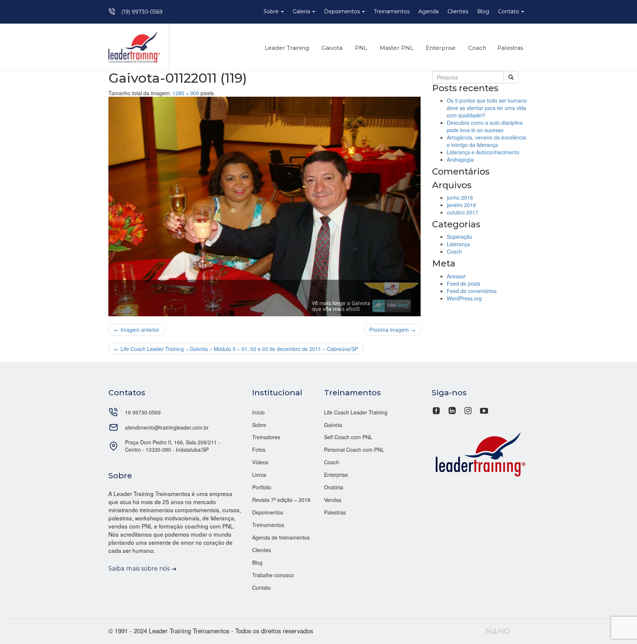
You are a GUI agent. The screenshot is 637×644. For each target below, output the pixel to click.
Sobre (272, 11)
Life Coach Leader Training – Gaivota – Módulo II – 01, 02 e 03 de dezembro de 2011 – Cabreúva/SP (236, 348)
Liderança (458, 244)
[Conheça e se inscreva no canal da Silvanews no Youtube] (483, 409)
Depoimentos (342, 11)
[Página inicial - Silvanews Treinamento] (480, 453)
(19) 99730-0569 (142, 11)
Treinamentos (392, 11)
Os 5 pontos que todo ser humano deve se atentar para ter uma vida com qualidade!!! (487, 108)
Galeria (302, 11)
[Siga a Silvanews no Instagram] (468, 409)
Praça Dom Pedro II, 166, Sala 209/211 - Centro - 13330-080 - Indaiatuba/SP (172, 445)
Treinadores (266, 437)
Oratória (333, 487)
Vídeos (260, 462)
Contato (509, 11)
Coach (476, 47)
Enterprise (440, 47)
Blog (483, 11)
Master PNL (395, 47)
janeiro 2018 (461, 205)
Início (258, 412)
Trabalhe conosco (273, 575)
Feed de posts (463, 283)
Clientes (458, 11)
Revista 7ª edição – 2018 (281, 499)
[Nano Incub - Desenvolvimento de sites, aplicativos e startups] (498, 630)
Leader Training (286, 47)
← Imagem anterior (136, 329)
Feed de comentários (472, 291)
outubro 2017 (462, 212)
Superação (459, 236)
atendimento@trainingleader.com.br (167, 427)
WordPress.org (464, 298)
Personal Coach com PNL (354, 449)
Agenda (428, 11)
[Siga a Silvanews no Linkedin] (452, 409)
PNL (360, 47)
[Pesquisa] (511, 77)
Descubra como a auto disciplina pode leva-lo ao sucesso (485, 126)
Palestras (510, 47)
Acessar (456, 276)
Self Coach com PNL (348, 437)
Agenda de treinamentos (281, 537)
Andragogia (460, 159)
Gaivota (331, 47)
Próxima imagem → (392, 329)
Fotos (258, 449)
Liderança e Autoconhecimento (483, 152)
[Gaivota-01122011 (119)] (264, 207)
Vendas (332, 499)
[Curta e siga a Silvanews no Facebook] (437, 409)
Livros (259, 474)
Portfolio (261, 487)
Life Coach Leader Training (355, 412)
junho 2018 (460, 197)
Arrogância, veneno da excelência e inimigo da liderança (486, 141)
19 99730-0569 (143, 412)
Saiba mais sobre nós (139, 568)
